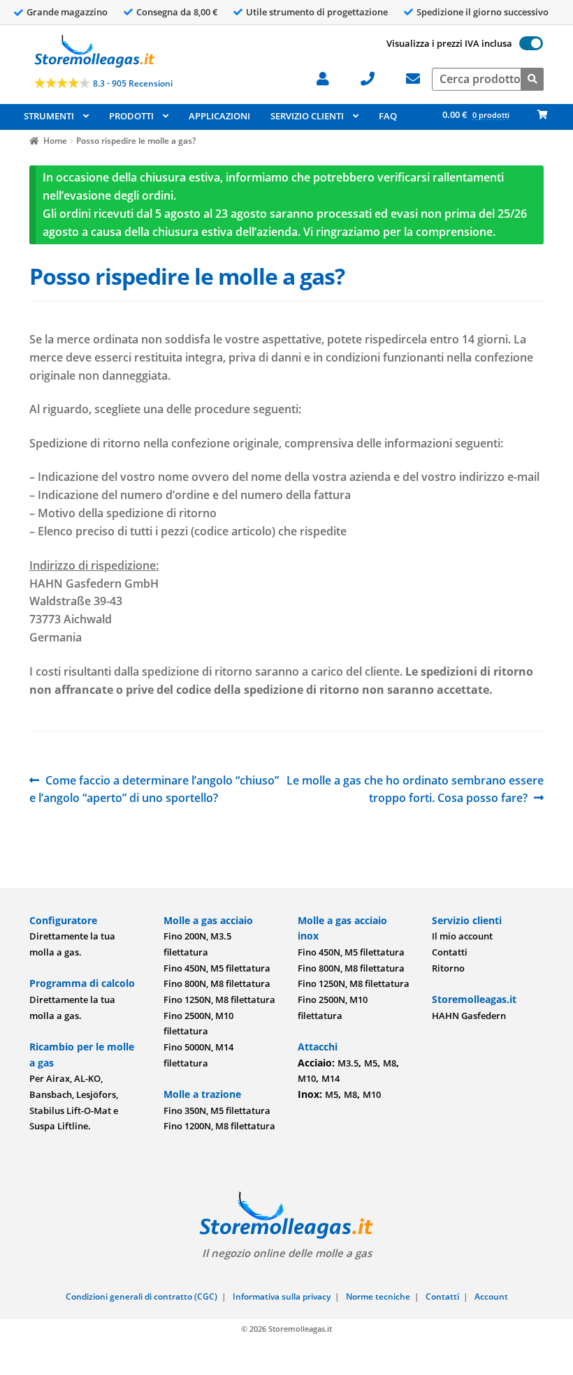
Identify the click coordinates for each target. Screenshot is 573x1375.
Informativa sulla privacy (282, 1296)
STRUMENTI (49, 116)
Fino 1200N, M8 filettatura (219, 1126)
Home (55, 141)
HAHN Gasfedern (469, 1015)
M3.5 (348, 1063)
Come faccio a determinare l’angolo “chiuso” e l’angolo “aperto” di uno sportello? (154, 789)
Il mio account (462, 936)
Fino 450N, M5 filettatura (217, 968)
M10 (307, 1078)
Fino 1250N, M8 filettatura (219, 999)
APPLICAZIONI (219, 116)
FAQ (388, 116)
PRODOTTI (131, 116)
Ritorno (448, 968)
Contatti (449, 952)
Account (491, 1296)
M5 (370, 1063)
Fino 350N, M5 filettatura (217, 1110)
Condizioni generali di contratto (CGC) (141, 1296)
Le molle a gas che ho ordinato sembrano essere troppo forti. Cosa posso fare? (415, 789)
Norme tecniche (378, 1296)
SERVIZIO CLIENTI (307, 116)
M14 (330, 1078)
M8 (389, 1063)
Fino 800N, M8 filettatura (217, 983)
